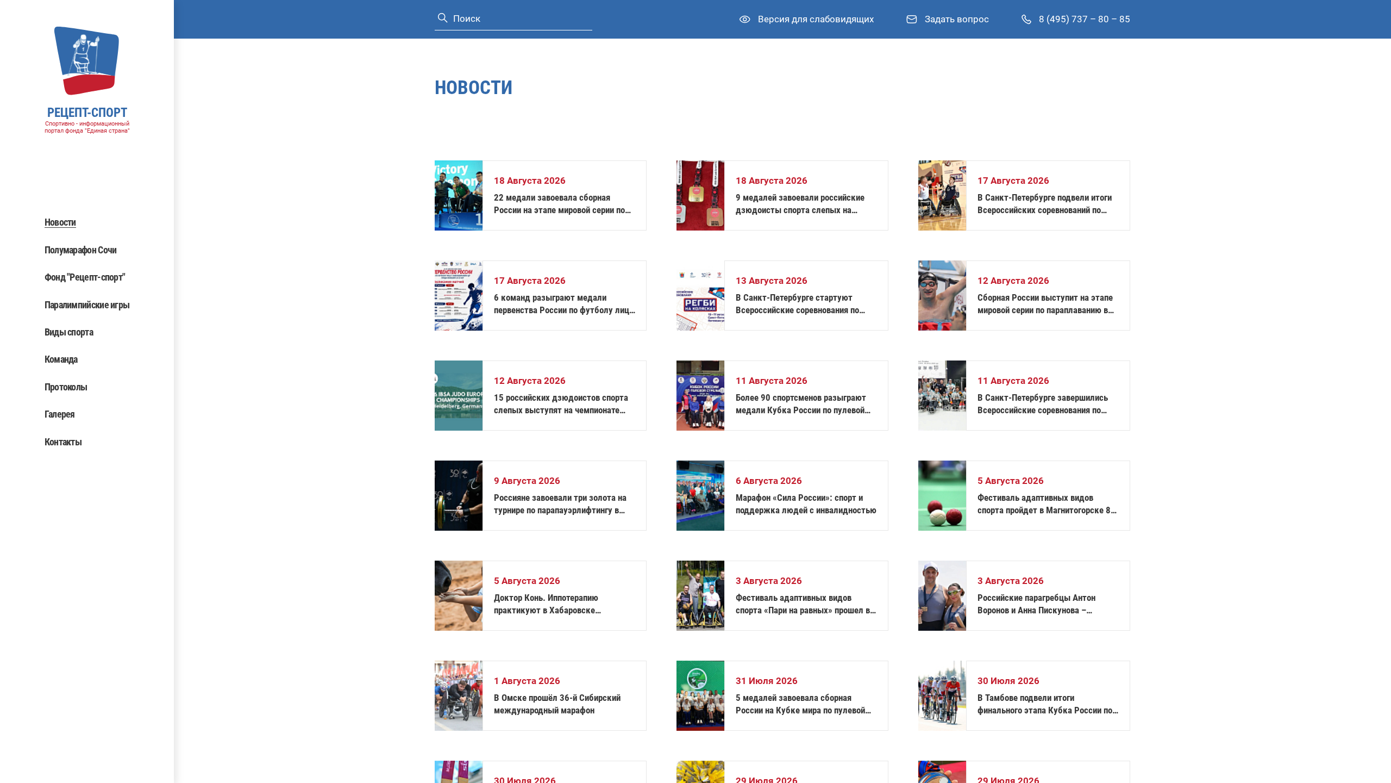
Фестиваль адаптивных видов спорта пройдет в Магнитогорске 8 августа (1044, 504)
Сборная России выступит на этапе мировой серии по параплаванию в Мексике (1045, 304)
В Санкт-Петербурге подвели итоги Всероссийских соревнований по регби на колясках (1045, 204)
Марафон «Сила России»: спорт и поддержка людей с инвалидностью (806, 503)
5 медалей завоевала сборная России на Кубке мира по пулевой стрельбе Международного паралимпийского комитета (800, 704)
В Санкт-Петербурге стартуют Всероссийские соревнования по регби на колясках (797, 304)
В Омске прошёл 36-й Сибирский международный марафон (557, 704)
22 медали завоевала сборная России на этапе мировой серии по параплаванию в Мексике (559, 204)
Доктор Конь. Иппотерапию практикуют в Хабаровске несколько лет (546, 604)
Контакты (63, 442)
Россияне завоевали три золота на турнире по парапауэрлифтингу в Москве (560, 504)
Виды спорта (69, 332)
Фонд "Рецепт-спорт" (85, 277)
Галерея (60, 414)
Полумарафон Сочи (81, 250)
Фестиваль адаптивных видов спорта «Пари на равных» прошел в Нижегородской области (803, 604)
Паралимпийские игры (87, 304)
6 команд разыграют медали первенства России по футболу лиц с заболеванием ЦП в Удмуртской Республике (561, 304)
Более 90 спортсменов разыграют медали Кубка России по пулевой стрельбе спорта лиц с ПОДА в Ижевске (801, 404)
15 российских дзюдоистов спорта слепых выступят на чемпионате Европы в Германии (561, 404)
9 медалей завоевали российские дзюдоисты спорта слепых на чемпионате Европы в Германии (800, 204)
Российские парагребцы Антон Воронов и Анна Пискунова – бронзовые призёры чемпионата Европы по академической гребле (1042, 604)
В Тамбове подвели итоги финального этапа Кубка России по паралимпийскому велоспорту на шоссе (1045, 704)
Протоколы (66, 387)
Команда (61, 359)
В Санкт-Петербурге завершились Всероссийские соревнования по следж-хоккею (1043, 404)
